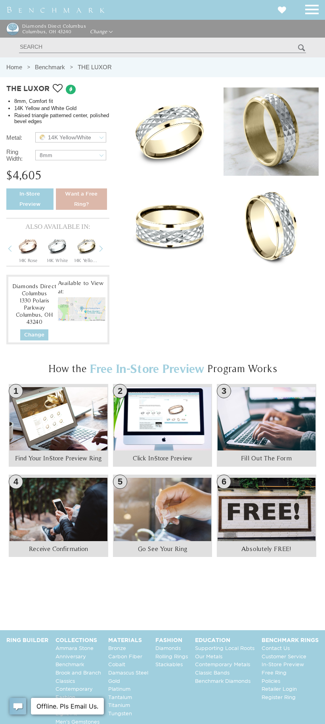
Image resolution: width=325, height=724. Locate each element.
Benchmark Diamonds (222, 681)
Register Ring (279, 697)
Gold (114, 681)
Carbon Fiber (125, 657)
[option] (28, 249)
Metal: (14, 137)
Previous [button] (15, 250)
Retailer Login (279, 689)
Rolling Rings (171, 657)
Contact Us (276, 648)
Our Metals (208, 657)
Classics (65, 681)
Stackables (169, 665)
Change (99, 31)
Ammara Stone (74, 648)
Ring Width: (14, 155)
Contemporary (74, 689)
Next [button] (107, 250)
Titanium (119, 705)
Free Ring (274, 673)
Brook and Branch (78, 673)
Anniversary (70, 657)
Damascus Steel (128, 673)
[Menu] (312, 8)
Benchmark (50, 67)
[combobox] (70, 137)
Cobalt (116, 665)
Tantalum (120, 697)
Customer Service (284, 657)
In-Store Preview (29, 199)
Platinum (119, 689)
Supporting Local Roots (224, 648)
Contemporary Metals (222, 665)
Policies (271, 681)
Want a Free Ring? (81, 199)
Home (14, 67)
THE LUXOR (95, 67)
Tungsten (120, 714)
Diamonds (168, 648)
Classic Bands (212, 673)
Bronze (117, 648)
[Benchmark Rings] (55, 10)
